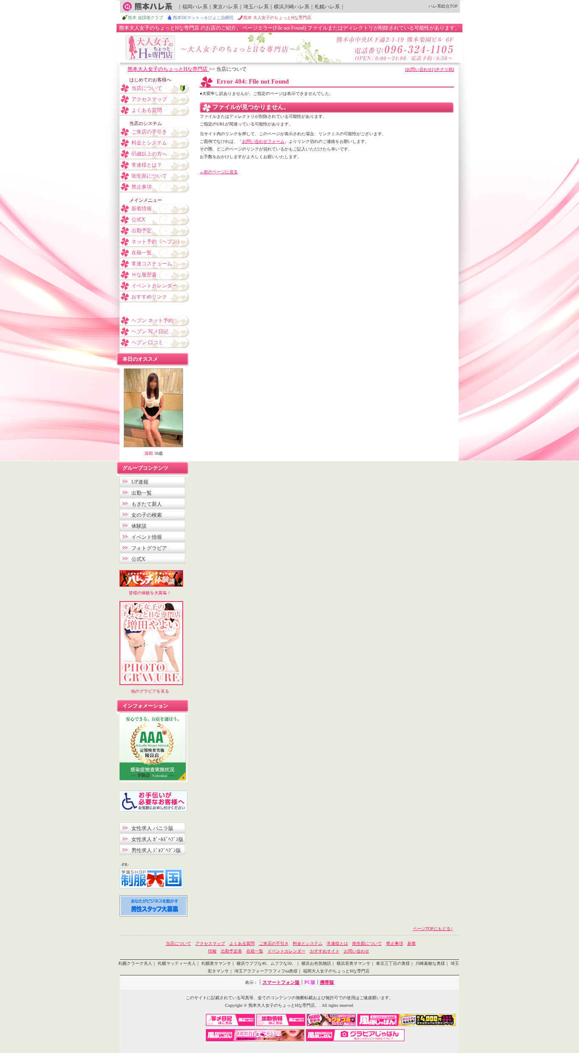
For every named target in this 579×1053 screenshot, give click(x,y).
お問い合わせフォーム (263, 141)
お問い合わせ (356, 951)
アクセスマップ (149, 99)
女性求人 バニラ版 (152, 828)
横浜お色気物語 (316, 963)
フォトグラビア (149, 548)
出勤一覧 (141, 493)
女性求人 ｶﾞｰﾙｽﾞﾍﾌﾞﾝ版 (157, 839)
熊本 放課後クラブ (145, 17)
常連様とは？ (146, 165)
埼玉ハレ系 (256, 7)
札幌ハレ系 (327, 7)
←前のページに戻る (219, 172)
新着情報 (141, 209)
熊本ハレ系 (147, 6)
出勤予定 (141, 231)
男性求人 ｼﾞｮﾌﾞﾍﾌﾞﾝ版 (156, 850)
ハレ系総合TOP (443, 6)
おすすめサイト (325, 951)
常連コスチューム (151, 264)
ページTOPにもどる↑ (433, 928)
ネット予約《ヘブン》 (156, 242)
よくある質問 (146, 110)
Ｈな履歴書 (144, 275)
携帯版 (327, 982)
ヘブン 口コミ (147, 342)
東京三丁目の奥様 (393, 963)
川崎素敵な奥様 (430, 963)
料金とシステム (149, 143)
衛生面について (149, 176)
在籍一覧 (141, 253)
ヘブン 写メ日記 (149, 331)
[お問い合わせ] (419, 69)
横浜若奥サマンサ (353, 963)
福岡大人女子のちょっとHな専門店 (336, 971)
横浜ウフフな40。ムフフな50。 (266, 963)
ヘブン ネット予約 (152, 320)
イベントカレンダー (154, 286)
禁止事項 (141, 187)
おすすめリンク (149, 297)
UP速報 (139, 482)
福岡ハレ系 (195, 7)
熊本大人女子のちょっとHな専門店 (168, 69)
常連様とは (337, 943)
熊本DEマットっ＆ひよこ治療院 (203, 17)
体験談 (139, 526)
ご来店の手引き (149, 132)
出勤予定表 (231, 951)
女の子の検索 (146, 515)
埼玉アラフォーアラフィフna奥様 (266, 971)
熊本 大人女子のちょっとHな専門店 (277, 17)
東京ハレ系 (225, 7)
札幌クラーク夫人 (135, 963)
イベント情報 (146, 537)
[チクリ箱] (444, 69)
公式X (138, 220)
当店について (146, 88)
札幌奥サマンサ (216, 963)
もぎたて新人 (146, 504)
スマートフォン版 (281, 982)
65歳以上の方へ (149, 154)
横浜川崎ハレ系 (291, 7)
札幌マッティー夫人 (177, 963)
